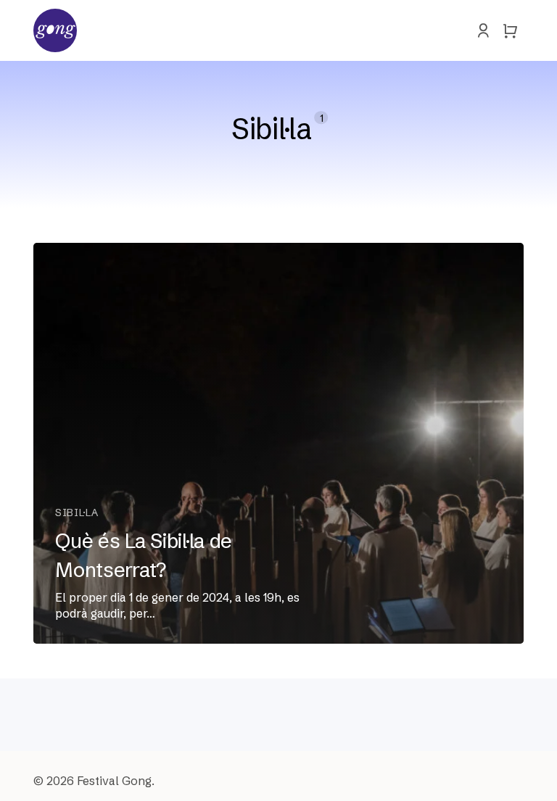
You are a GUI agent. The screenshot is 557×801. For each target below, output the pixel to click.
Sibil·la (77, 512)
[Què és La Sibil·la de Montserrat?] (278, 443)
